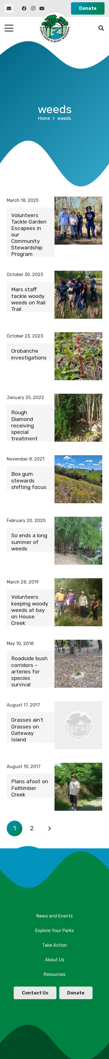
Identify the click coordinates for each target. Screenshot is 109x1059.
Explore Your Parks (54, 930)
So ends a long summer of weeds (29, 542)
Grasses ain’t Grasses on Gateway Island (27, 730)
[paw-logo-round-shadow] (54, 28)
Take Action (54, 945)
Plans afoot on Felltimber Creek (29, 788)
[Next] (49, 828)
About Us (54, 959)
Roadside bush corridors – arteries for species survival (29, 671)
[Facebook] (24, 8)
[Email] (8, 8)
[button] (9, 28)
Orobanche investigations (29, 354)
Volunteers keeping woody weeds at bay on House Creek (29, 610)
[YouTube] (41, 8)
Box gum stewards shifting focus (28, 480)
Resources (54, 974)
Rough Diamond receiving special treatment (24, 425)
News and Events (54, 916)
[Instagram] (33, 8)
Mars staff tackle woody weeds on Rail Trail (28, 299)
